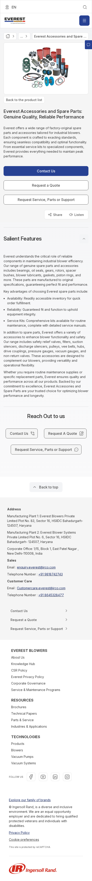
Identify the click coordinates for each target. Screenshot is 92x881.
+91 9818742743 (50, 574)
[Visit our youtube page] (43, 777)
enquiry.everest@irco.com (36, 567)
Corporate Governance (28, 683)
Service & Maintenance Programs (35, 690)
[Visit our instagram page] (67, 777)
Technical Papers (24, 713)
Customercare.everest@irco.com (41, 588)
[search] (85, 7)
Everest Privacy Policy (27, 677)
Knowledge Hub (23, 664)
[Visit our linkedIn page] (55, 777)
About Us (18, 657)
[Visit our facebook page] (31, 777)
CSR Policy (19, 670)
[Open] (84, 20)
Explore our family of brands (30, 800)
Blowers (17, 750)
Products (17, 744)
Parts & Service (22, 720)
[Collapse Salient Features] (83, 238)
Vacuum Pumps (22, 756)
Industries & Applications (29, 726)
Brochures (18, 707)
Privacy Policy (19, 833)
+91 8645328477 (51, 595)
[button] (46, 239)
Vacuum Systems (23, 763)
